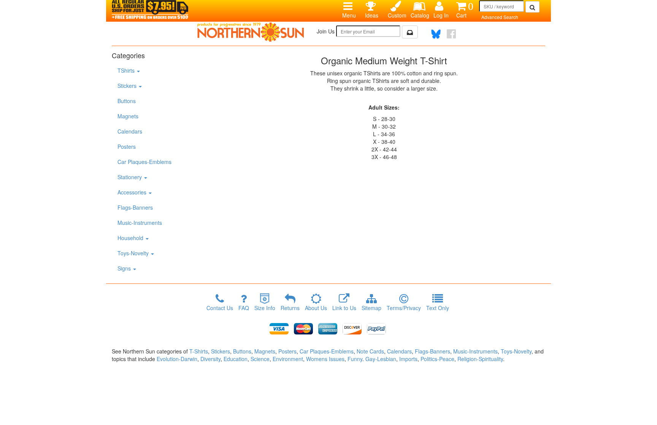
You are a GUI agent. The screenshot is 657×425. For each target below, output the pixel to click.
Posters (126, 146)
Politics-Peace (437, 359)
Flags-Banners (135, 207)
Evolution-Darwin (177, 359)
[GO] (532, 7)
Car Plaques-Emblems (144, 162)
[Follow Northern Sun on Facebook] (451, 34)
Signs (124, 268)
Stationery (130, 177)
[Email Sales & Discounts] (410, 31)
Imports (408, 359)
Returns (290, 308)
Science (260, 359)
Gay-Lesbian (380, 359)
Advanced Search (499, 17)
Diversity (210, 359)
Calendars (129, 131)
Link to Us (344, 308)
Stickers (127, 85)
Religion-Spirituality (480, 359)
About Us (316, 308)
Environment (288, 359)
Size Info (264, 308)
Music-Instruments (139, 222)
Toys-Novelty (133, 253)
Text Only (437, 308)
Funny (355, 359)
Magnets (127, 116)
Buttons (126, 101)
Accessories (132, 192)
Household (131, 238)
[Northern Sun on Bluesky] (436, 34)
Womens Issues (325, 359)
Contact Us (219, 308)
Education (236, 359)
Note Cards (370, 351)
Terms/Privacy (404, 308)
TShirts (126, 70)
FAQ (243, 308)
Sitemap (371, 308)
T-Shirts (198, 351)
